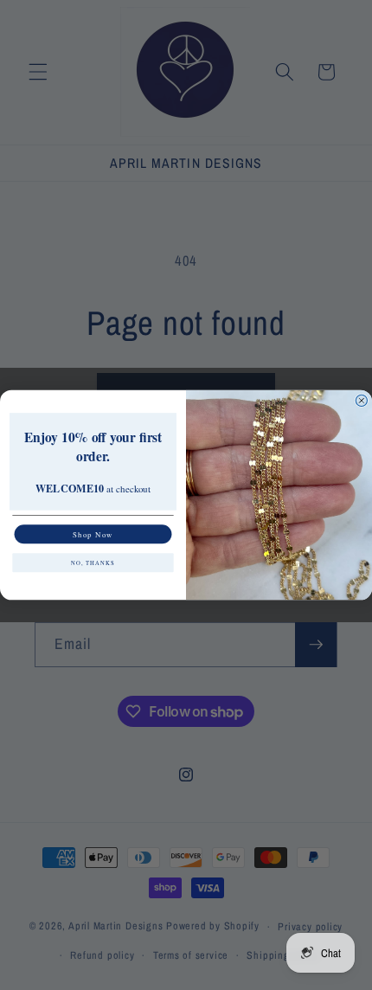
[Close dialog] (361, 400)
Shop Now (92, 534)
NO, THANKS (93, 563)
